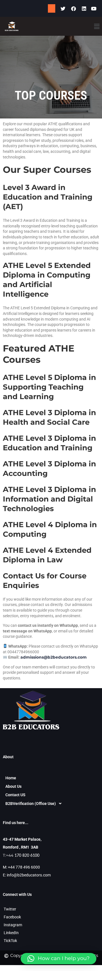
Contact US (15, 795)
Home (10, 778)
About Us (13, 786)
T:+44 (21, 855)
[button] (96, 26)
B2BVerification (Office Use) (30, 803)
